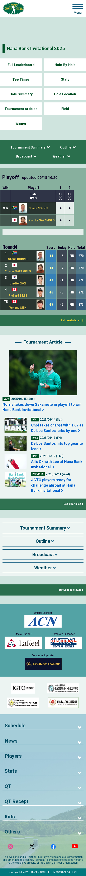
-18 (50, 256)
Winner (21, 123)
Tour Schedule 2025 (69, 589)
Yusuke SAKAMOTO (42, 220)
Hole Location (65, 94)
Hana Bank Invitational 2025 (36, 48)
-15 (50, 304)
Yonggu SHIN (18, 308)
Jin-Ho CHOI (18, 283)
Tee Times (21, 79)
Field (65, 109)
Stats (65, 79)
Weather (59, 156)
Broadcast (24, 156)
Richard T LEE (18, 295)
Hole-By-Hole (65, 65)
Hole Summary (21, 94)
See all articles (72, 504)
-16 (50, 292)
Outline (65, 147)
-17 (50, 280)
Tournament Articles (21, 109)
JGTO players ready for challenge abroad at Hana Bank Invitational (53, 485)
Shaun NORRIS (38, 208)
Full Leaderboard (21, 65)
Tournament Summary (28, 147)
